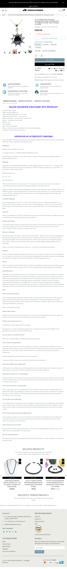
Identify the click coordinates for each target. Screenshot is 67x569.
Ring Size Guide (39, 521)
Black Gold (38, 47)
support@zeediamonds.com (12, 524)
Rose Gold (38, 44)
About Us (37, 516)
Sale (47, 459)
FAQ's (4, 541)
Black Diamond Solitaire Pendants (54, 80)
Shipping (5, 549)
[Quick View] (20, 460)
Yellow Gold (53, 44)
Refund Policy (6, 546)
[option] (17, 34)
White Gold (45, 44)
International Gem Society (42, 534)
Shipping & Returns (42, 101)
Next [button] (30, 34)
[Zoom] (30, 46)
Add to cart (55, 477)
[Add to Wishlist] (20, 463)
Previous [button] (4, 34)
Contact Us (38, 519)
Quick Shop (12, 477)
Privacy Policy (6, 544)
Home (3, 14)
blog (36, 524)
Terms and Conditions (8, 551)
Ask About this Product (49, 50)
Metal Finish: (43, 42)
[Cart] (62, 10)
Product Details (10, 101)
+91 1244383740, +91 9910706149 (14, 521)
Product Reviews (25, 101)
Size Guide (37, 50)
